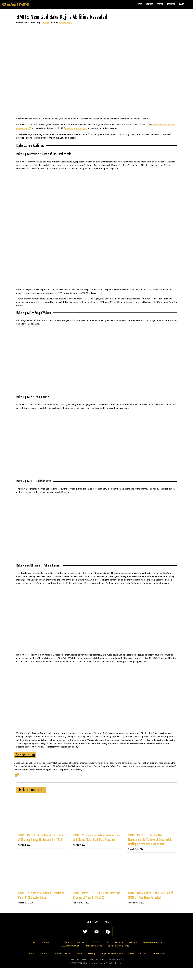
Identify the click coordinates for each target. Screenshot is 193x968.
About (44, 953)
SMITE (46, 22)
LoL (56, 942)
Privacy (91, 953)
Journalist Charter (62, 953)
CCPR (143, 953)
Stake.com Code (94, 945)
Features (149, 4)
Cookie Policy (158, 953)
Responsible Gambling (112, 953)
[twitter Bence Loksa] (17, 774)
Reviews (160, 4)
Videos (45, 942)
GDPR (131, 953)
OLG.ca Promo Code (71, 945)
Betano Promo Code (152, 942)
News (140, 4)
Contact (32, 953)
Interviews (171, 4)
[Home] (15, 4)
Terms (79, 953)
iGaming (181, 4)
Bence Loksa (65, 22)
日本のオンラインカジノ (120, 945)
